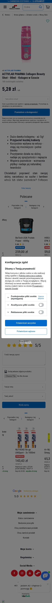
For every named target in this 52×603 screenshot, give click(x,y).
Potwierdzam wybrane (26, 331)
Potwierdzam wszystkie (26, 323)
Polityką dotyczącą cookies (30, 276)
